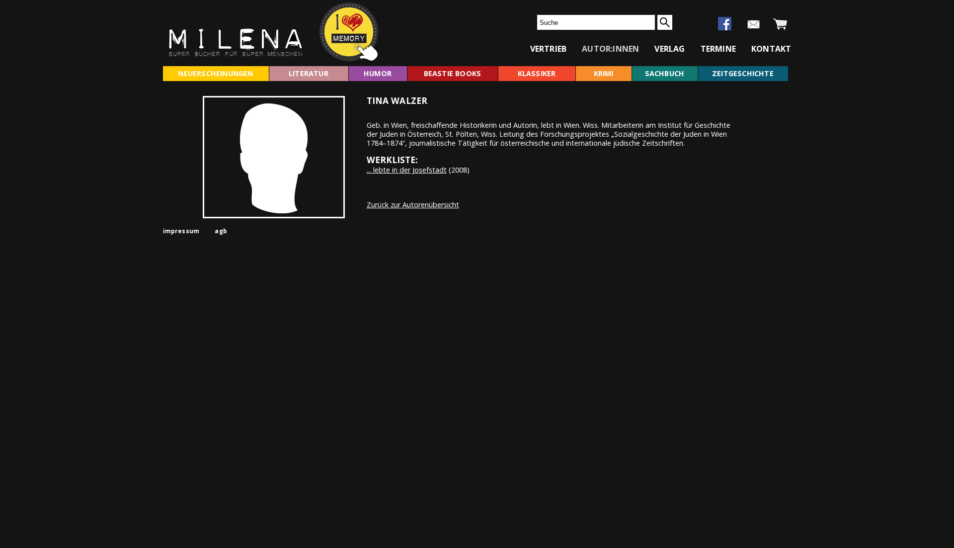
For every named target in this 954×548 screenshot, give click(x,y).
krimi (604, 73)
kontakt (771, 49)
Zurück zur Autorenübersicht (413, 204)
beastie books (452, 73)
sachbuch (665, 73)
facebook (724, 23)
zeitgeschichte (743, 73)
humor (378, 73)
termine (718, 49)
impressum (181, 231)
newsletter (753, 24)
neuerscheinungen (215, 73)
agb (221, 231)
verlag (669, 49)
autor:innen (610, 49)
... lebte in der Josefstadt (407, 170)
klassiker (537, 73)
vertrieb (548, 49)
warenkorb (780, 24)
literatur (308, 73)
